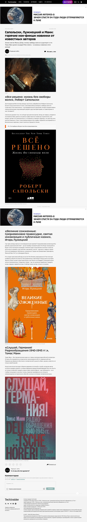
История (8, 55)
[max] (15, 503)
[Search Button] (78, 2)
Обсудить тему (51, 51)
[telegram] (10, 503)
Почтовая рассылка (75, 2)
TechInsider (12, 2)
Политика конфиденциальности (12, 509)
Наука (12, 55)
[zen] (13, 503)
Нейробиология (19, 55)
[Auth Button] (81, 2)
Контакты (7, 510)
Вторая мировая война (27, 55)
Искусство (7, 28)
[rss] (5, 503)
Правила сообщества (10, 507)
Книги (11, 28)
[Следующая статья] (43, 493)
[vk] (8, 503)
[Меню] (6, 2)
